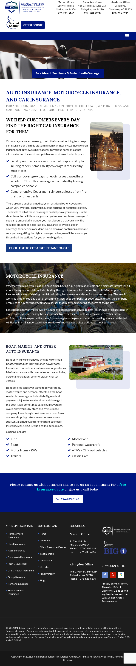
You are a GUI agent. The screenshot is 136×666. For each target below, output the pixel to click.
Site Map (44, 566)
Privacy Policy (47, 573)
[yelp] (113, 575)
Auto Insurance (16, 550)
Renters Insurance (18, 583)
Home (43, 533)
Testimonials (47, 553)
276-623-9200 (92, 12)
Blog (42, 580)
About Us (45, 540)
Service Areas (109, 601)
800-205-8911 (120, 12)
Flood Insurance (17, 543)
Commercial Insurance (20, 557)
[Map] (121, 575)
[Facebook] (105, 575)
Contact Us (46, 560)
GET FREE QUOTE (32, 25)
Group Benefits (16, 577)
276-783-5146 (66, 12)
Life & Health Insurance (21, 570)
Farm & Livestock (17, 563)
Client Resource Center (53, 547)
